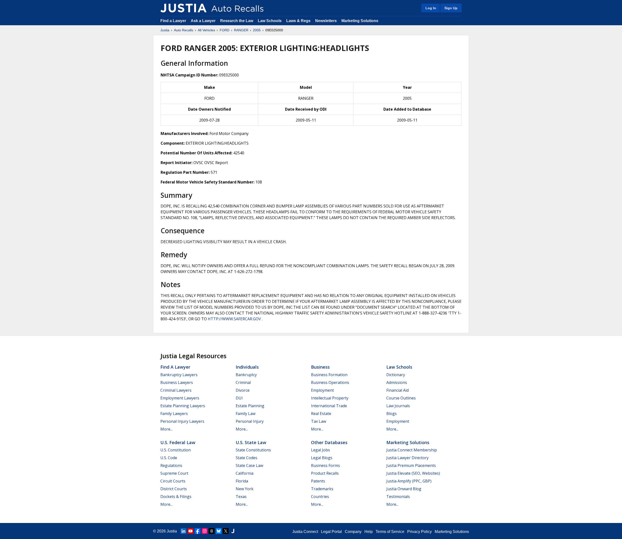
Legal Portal (331, 532)
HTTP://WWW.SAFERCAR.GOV (234, 319)
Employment (322, 390)
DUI (239, 398)
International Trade (329, 405)
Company (353, 532)
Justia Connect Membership (411, 450)
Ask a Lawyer (203, 21)
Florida (242, 481)
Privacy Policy (419, 532)
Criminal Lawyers (175, 390)
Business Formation (329, 374)
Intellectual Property (329, 398)
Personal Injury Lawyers (182, 421)
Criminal (243, 382)
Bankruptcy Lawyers (179, 374)
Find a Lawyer (173, 21)
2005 (257, 30)
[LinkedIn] (183, 531)
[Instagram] (204, 531)
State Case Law (249, 465)
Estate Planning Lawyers (182, 405)
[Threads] (212, 531)
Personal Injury (250, 421)
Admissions (396, 382)
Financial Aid (397, 390)
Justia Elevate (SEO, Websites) (413, 473)
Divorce (243, 390)
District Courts (173, 488)
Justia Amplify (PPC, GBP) (409, 481)
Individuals (247, 367)
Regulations (171, 465)
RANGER (241, 30)
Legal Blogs (321, 457)
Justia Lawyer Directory (407, 457)
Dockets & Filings (175, 496)
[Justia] (183, 8)
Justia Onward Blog (403, 488)
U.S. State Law (251, 442)
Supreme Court (174, 473)
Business (320, 367)
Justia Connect (305, 532)
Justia (164, 30)
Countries (320, 496)
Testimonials (398, 496)
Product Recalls (325, 473)
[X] (226, 531)
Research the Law (236, 21)
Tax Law (318, 421)
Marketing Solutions (359, 21)
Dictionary (395, 374)
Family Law (245, 413)
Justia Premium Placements (411, 465)
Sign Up (451, 8)
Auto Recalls (183, 30)
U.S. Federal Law (177, 442)
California (244, 473)
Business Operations (330, 382)
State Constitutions (253, 450)
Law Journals (398, 405)
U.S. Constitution (175, 450)
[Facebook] (197, 531)
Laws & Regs (298, 21)
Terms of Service (390, 532)
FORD (224, 30)
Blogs (391, 413)
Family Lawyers (174, 413)
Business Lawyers (176, 382)
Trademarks (322, 488)
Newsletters (326, 21)
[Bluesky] (219, 531)
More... (166, 429)
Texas (241, 496)
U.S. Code (168, 457)
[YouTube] (190, 531)
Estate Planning (250, 405)
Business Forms (325, 465)
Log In (430, 8)
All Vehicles (206, 30)
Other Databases (329, 442)
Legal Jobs (320, 450)
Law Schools (270, 21)
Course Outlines (401, 398)
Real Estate (321, 413)
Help (368, 532)
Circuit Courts (172, 481)
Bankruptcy (246, 374)
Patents (318, 481)
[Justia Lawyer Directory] (233, 531)
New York (244, 488)
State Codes (246, 457)
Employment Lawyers (179, 398)
